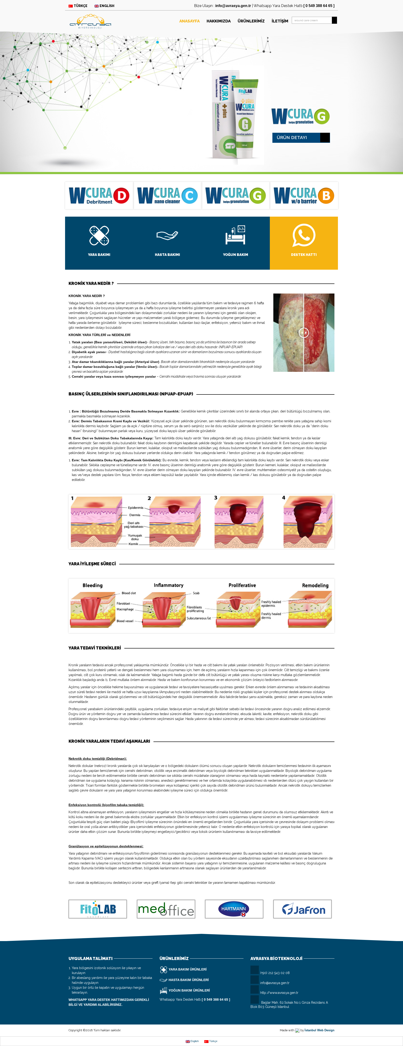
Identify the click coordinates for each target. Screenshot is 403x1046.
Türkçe (80, 6)
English (107, 6)
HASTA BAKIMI (167, 255)
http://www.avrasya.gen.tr (279, 993)
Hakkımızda (219, 21)
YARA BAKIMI (99, 255)
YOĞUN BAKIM (235, 255)
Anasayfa (189, 21)
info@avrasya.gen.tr (274, 983)
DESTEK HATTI (304, 255)
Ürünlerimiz (251, 21)
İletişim (280, 21)
